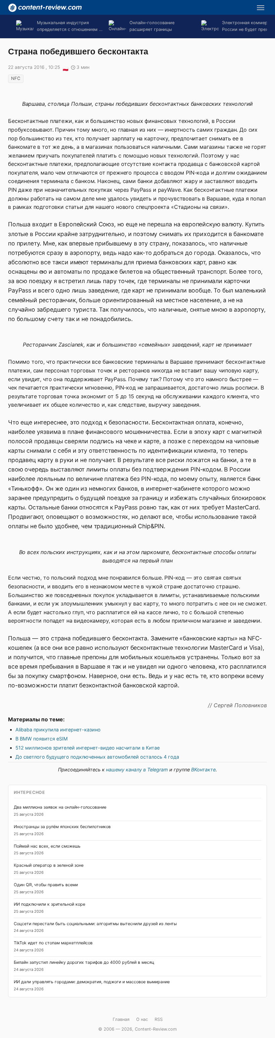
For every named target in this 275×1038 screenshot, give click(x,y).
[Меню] (260, 7)
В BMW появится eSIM (41, 738)
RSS (159, 1019)
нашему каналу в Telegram (137, 769)
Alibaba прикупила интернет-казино (58, 729)
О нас (142, 1019)
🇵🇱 (65, 68)
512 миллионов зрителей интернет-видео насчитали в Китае (87, 748)
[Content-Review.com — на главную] (45, 8)
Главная (121, 1019)
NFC (15, 78)
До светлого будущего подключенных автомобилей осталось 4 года (97, 757)
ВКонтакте (203, 769)
